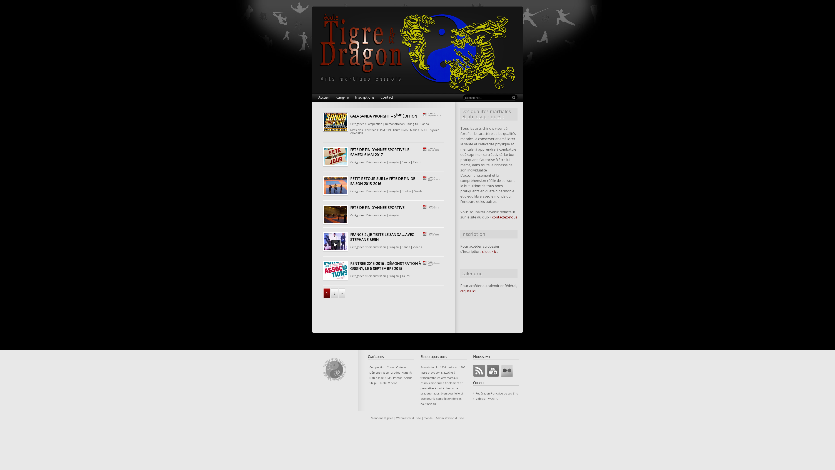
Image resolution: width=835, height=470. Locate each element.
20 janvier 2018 (434, 115)
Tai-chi (417, 162)
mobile (428, 418)
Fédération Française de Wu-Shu (497, 393)
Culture (401, 367)
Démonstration (395, 124)
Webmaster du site (408, 418)
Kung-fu (412, 124)
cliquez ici (489, 251)
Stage (373, 383)
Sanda (425, 124)
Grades (395, 372)
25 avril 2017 (433, 150)
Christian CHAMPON (378, 130)
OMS (388, 378)
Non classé (376, 378)
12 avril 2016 (433, 234)
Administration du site (450, 418)
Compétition (374, 124)
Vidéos (417, 247)
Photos (406, 191)
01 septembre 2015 (434, 264)
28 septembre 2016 (434, 180)
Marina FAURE (419, 130)
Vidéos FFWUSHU (487, 399)
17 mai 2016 (433, 207)
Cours (391, 367)
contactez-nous (504, 217)
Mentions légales (382, 418)
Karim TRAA (400, 130)
